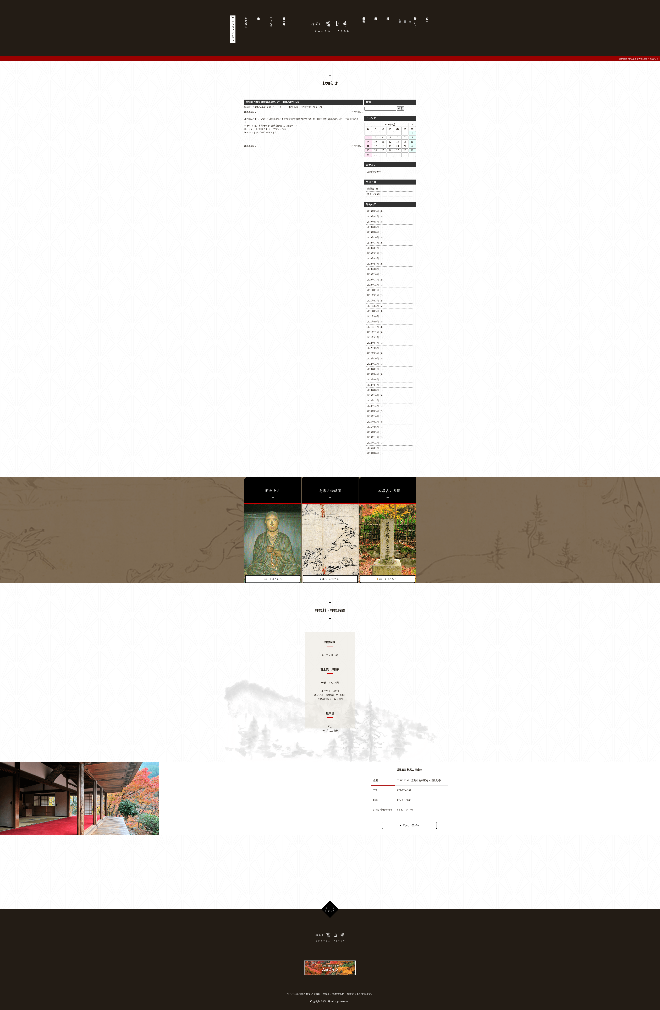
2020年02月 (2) (375, 253)
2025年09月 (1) (375, 432)
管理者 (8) (372, 188)
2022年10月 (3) (375, 358)
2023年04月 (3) (375, 374)
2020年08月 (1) (375, 269)
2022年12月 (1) (375, 364)
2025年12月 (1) (375, 442)
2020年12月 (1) (375, 285)
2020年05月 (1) (375, 258)
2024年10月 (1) (375, 416)
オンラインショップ (233, 31)
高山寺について (415, 20)
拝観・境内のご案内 (284, 18)
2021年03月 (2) (375, 300)
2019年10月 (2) (375, 237)
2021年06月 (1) (375, 316)
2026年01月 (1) (375, 448)
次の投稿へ (357, 112)
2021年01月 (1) (375, 290)
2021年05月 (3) (375, 311)
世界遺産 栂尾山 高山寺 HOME (633, 59)
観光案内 (258, 29)
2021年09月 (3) (375, 321)
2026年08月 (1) (375, 453)
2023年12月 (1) (375, 406)
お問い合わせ (246, 20)
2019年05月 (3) (375, 221)
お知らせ (293, 107)
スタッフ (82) (374, 194)
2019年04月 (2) (375, 216)
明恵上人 (387, 29)
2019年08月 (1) (375, 232)
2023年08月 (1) (375, 390)
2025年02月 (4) (375, 421)
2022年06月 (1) (375, 348)
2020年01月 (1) (375, 248)
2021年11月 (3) (375, 327)
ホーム (427, 18)
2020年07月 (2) (375, 264)
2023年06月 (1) (375, 379)
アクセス (271, 20)
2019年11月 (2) (375, 243)
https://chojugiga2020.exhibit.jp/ (260, 132)
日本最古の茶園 (363, 16)
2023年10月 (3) (375, 395)
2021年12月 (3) (375, 332)
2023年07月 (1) (375, 385)
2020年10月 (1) (375, 274)
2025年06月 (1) (375, 427)
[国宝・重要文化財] (404, 29)
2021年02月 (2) (375, 295)
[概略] (409, 29)
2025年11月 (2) (375, 437)
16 (368, 146)
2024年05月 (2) (375, 411)
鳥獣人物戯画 (375, 29)
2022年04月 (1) (375, 343)
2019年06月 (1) (375, 227)
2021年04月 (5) (375, 306)
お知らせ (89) (374, 171)
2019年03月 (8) (375, 211)
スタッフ (317, 107)
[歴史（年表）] (399, 29)
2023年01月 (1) (375, 369)
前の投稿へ (250, 112)
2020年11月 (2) (375, 279)
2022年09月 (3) (375, 353)
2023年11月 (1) (375, 400)
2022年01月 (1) (375, 337)
